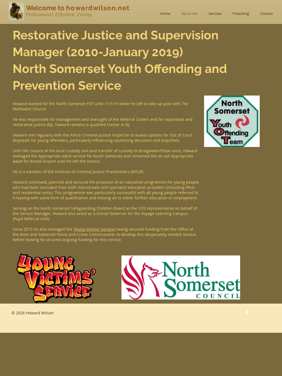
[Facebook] (247, 313)
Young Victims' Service (94, 229)
